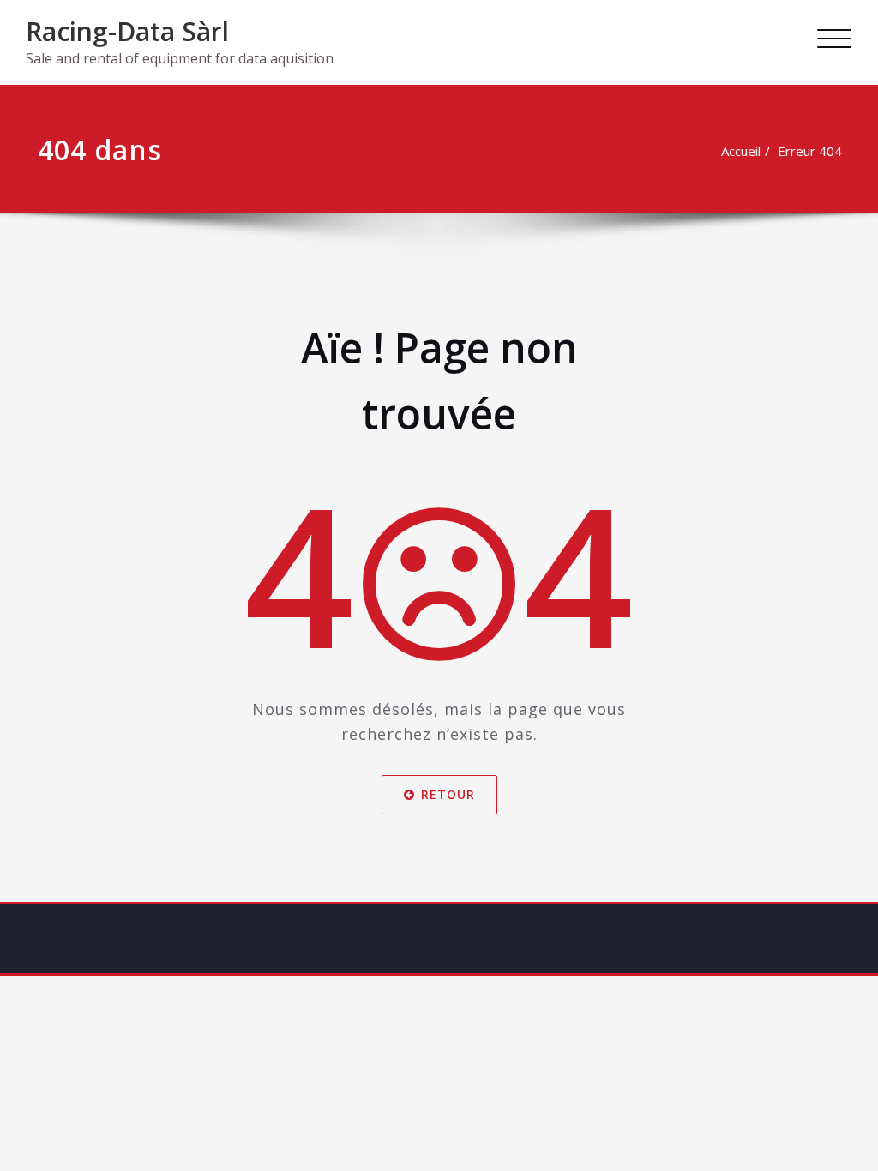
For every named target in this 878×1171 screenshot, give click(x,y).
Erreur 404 (810, 150)
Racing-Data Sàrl (127, 31)
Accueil (741, 150)
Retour (448, 793)
